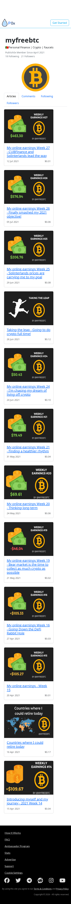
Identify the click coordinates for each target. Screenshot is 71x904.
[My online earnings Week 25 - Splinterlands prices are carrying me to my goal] (28, 247)
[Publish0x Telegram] (30, 880)
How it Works (13, 832)
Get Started (60, 23)
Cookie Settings (14, 872)
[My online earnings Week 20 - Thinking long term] (28, 482)
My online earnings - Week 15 (27, 688)
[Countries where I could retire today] (28, 721)
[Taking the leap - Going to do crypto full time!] (28, 308)
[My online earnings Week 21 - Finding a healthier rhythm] (28, 426)
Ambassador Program (17, 846)
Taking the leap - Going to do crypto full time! (28, 331)
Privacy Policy (62, 888)
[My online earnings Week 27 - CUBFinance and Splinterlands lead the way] (28, 126)
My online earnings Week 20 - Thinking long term (28, 506)
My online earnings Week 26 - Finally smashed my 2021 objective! (28, 212)
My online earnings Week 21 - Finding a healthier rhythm (28, 449)
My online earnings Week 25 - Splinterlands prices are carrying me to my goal (28, 273)
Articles (11, 96)
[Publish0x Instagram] (52, 880)
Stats (7, 852)
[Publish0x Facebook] (7, 880)
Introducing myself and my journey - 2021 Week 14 (27, 801)
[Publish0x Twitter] (18, 880)
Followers (13, 103)
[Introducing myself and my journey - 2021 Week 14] (28, 778)
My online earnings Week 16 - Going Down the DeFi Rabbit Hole (28, 629)
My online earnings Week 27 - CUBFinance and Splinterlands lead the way (28, 151)
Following (47, 96)
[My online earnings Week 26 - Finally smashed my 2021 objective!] (28, 187)
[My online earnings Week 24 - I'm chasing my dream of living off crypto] (28, 365)
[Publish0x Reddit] (41, 880)
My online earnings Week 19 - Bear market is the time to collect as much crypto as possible (28, 566)
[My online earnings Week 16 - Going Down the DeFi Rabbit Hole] (28, 604)
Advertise (10, 859)
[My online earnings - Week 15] (28, 664)
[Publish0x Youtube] (63, 880)
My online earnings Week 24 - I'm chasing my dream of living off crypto (28, 390)
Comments (28, 96)
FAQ (7, 839)
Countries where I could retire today (25, 744)
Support (9, 866)
